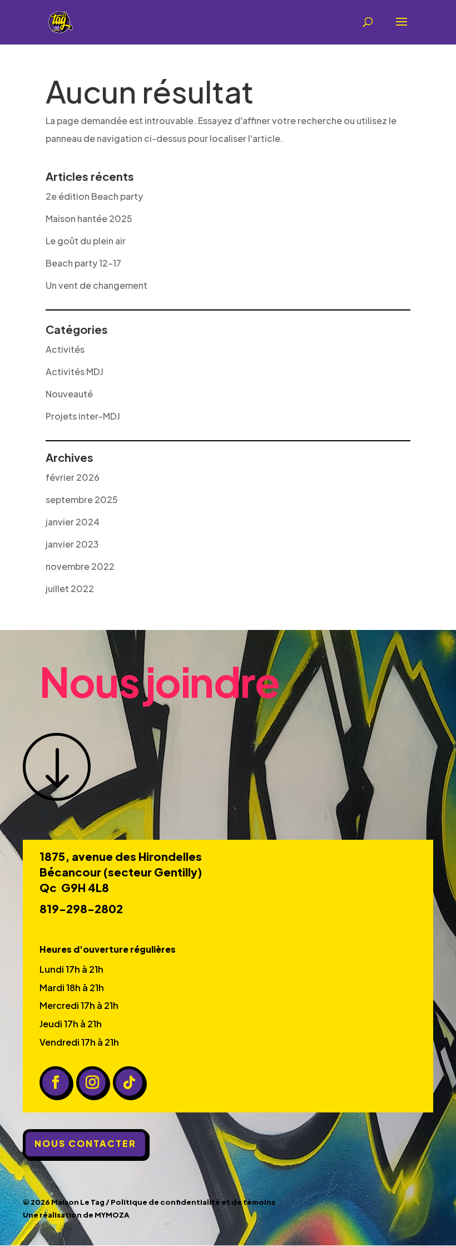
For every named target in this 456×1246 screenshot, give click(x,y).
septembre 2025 (82, 499)
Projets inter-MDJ (83, 416)
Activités (65, 349)
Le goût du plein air (86, 241)
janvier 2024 (73, 522)
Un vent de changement (96, 285)
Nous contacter (85, 1143)
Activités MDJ (74, 371)
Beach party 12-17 (83, 263)
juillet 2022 (70, 588)
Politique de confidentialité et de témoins (193, 1202)
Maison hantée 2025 (89, 218)
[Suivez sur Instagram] (92, 1082)
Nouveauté (69, 394)
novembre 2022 (80, 566)
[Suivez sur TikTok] (129, 1082)
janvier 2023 (72, 544)
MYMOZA (112, 1214)
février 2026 (73, 477)
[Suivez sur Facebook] (55, 1082)
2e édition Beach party (94, 196)
